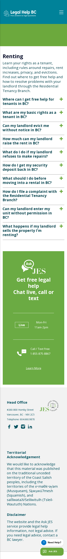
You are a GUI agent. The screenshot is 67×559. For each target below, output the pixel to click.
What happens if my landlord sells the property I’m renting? (29, 230)
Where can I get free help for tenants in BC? (28, 101)
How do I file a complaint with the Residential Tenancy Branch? (30, 195)
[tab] (33, 102)
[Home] (20, 11)
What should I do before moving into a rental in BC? (27, 180)
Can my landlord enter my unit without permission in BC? (27, 213)
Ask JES (53, 551)
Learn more (33, 368)
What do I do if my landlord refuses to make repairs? (27, 154)
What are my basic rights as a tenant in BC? (29, 114)
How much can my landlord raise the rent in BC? (27, 140)
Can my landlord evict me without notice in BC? (26, 127)
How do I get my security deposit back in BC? (25, 167)
